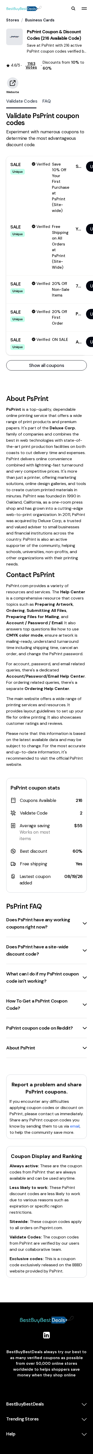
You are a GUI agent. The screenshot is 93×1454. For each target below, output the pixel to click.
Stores (12, 20)
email (75, 1126)
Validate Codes (21, 101)
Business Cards (40, 20)
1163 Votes (31, 65)
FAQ (46, 101)
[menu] (84, 8)
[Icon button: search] (73, 8)
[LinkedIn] (46, 1335)
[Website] (12, 83)
